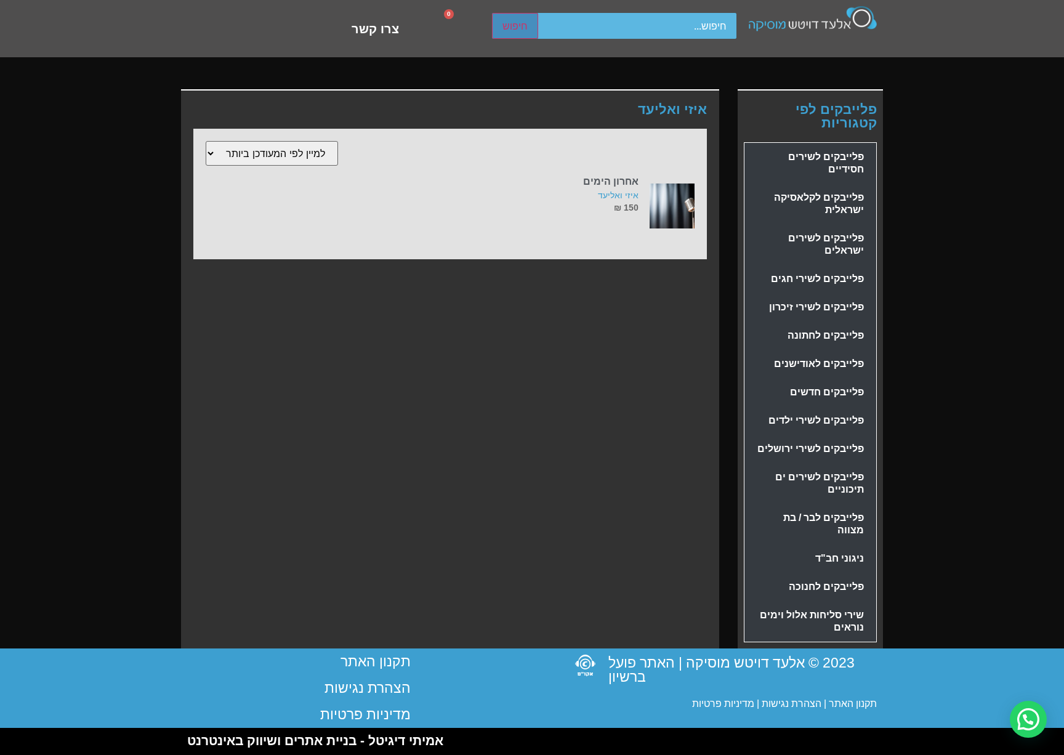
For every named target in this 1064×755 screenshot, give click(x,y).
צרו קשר (375, 29)
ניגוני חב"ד (839, 558)
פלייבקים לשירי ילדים (816, 420)
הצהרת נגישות (790, 703)
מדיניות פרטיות (723, 703)
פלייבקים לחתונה (826, 335)
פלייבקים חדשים (827, 392)
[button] (1028, 719)
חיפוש (515, 26)
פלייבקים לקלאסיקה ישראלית (819, 203)
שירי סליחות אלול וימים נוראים (812, 621)
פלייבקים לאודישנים (819, 363)
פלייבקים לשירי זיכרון (816, 307)
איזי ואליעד (618, 195)
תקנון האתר (853, 703)
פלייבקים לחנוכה (826, 586)
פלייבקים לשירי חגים (817, 278)
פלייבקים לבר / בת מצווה (823, 523)
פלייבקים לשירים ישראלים (826, 244)
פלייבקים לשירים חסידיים (826, 162)
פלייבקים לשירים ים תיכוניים (819, 483)
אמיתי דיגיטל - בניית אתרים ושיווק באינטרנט (315, 740)
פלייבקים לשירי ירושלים (810, 448)
